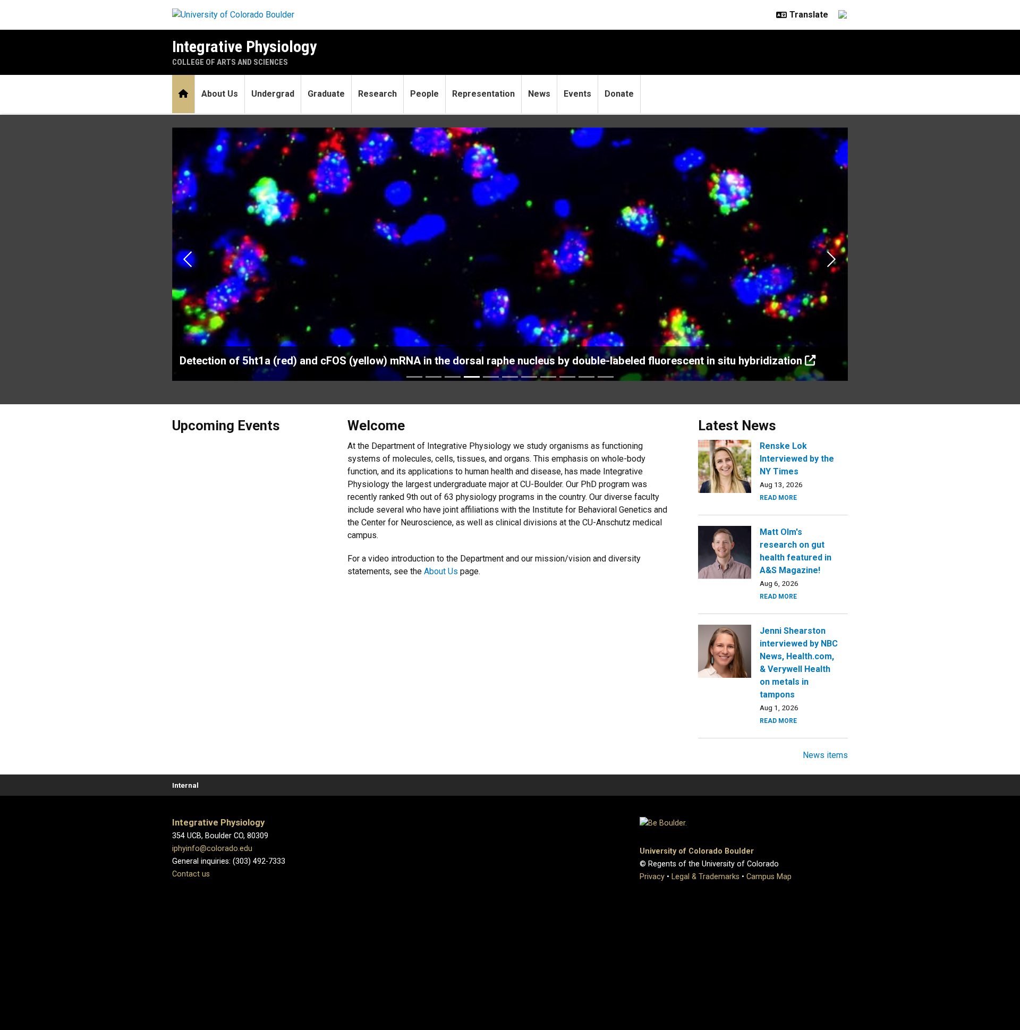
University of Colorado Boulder (697, 851)
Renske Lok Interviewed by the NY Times (797, 458)
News (539, 94)
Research (377, 94)
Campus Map (769, 876)
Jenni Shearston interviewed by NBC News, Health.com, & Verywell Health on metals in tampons (799, 663)
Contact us (191, 874)
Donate (619, 94)
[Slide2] (433, 377)
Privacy (652, 876)
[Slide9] (567, 377)
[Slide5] (491, 377)
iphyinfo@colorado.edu (212, 848)
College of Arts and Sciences (230, 62)
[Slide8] (548, 377)
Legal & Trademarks (706, 876)
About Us (219, 94)
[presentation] (724, 466)
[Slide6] (510, 377)
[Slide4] (472, 377)
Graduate (326, 94)
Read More (778, 497)
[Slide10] (586, 377)
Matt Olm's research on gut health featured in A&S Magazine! (795, 551)
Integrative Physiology (244, 46)
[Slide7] (529, 377)
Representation (483, 94)
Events (577, 94)
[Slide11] (606, 377)
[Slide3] (453, 377)
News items (825, 755)
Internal (185, 785)
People (424, 94)
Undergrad (272, 94)
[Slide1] (414, 377)
